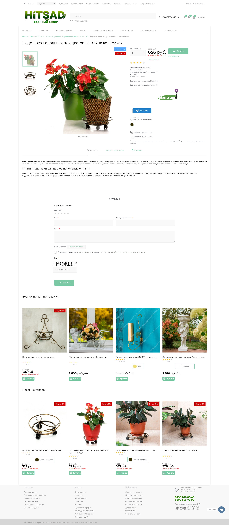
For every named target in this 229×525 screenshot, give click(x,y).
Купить (180, 51)
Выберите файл (76, 247)
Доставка (137, 150)
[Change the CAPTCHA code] (76, 263)
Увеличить (84, 136)
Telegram (143, 111)
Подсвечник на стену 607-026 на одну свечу (137, 357)
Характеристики (115, 150)
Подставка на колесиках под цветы (179, 450)
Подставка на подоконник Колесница (87, 357)
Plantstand (147, 67)
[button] (144, 52)
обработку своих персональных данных (128, 252)
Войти (189, 3)
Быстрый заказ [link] (173, 56)
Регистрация (199, 3)
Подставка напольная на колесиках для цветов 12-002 (88, 451)
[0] (185, 18)
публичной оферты (84, 252)
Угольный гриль (82, 20)
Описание (134, 117)
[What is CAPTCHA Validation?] (64, 264)
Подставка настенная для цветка (38, 357)
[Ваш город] (225, 496)
